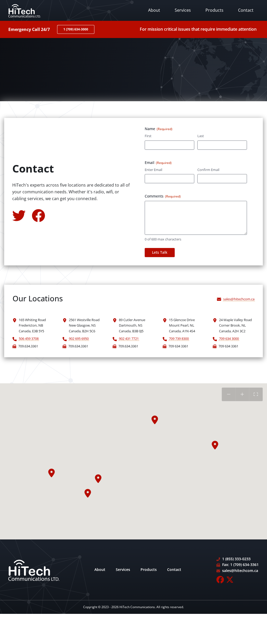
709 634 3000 (229, 338)
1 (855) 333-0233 (236, 558)
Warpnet (214, 39)
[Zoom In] (242, 394)
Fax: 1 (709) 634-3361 (240, 564)
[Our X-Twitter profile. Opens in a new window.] (230, 579)
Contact (245, 10)
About (154, 10)
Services (183, 10)
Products (214, 10)
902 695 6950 (79, 338)
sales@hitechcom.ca (238, 299)
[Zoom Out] (228, 394)
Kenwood (214, 48)
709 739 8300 (179, 338)
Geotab (212, 21)
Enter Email (153, 169)
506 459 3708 (29, 338)
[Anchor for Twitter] (19, 215)
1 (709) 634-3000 (75, 29)
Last (200, 135)
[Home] (24, 10)
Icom (210, 30)
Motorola (214, 57)
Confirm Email (208, 169)
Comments (163, 196)
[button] (51, 473)
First (148, 135)
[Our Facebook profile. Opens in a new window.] (220, 579)
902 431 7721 (129, 338)
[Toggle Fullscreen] (256, 394)
